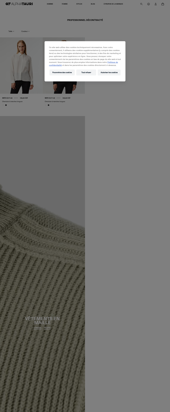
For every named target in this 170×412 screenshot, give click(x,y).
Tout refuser (86, 72)
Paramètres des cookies (62, 72)
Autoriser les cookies (109, 72)
